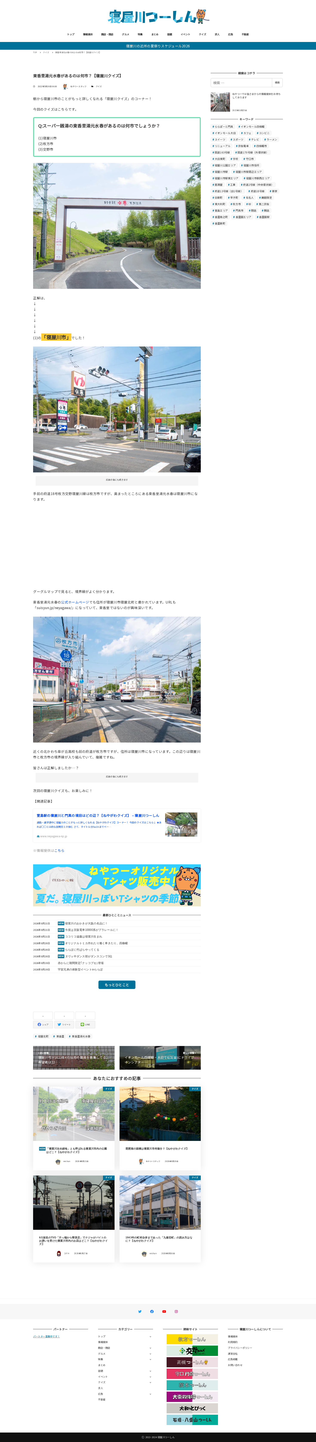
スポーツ (238, 139)
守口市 (250, 159)
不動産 (245, 34)
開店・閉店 (107, 34)
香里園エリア (244, 217)
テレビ (255, 139)
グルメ (125, 34)
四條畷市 (261, 146)
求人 (217, 34)
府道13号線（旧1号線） (229, 191)
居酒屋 (219, 184)
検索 (277, 82)
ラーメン (272, 139)
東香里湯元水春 (80, 1036)
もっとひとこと (117, 984)
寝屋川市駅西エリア (258, 178)
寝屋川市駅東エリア (226, 178)
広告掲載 (233, 1359)
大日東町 (220, 159)
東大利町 (220, 204)
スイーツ (220, 139)
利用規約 (233, 1342)
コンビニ (264, 133)
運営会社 (233, 1353)
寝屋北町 (43, 1036)
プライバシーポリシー (240, 1347)
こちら (59, 850)
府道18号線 (258, 191)
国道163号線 (222, 152)
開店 (266, 210)
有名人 (250, 197)
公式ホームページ (75, 602)
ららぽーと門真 (224, 126)
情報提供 (88, 34)
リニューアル (223, 146)
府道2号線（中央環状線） (258, 184)
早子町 (234, 197)
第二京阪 (264, 204)
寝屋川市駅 (221, 171)
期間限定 (266, 197)
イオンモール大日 (225, 133)
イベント (185, 34)
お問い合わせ (235, 1365)
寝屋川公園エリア (225, 165)
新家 (275, 191)
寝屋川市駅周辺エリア (249, 171)
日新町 (219, 197)
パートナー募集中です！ (46, 1336)
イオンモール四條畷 (252, 126)
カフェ (248, 133)
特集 (140, 34)
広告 (230, 34)
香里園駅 (264, 217)
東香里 (60, 1036)
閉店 (253, 210)
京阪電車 (243, 146)
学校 (235, 159)
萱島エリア (221, 210)
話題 (169, 34)
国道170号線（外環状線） (253, 152)
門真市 (240, 210)
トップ (70, 34)
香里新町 (220, 223)
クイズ (202, 34)
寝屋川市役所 (251, 165)
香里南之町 (221, 217)
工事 (233, 184)
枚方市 (237, 204)
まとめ (155, 34)
